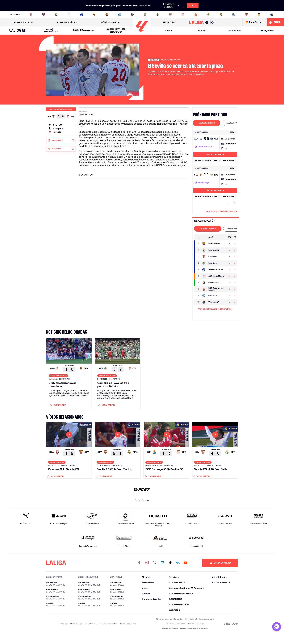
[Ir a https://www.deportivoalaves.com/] (81, 14)
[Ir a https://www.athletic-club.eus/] (31, 14)
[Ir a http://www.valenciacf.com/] (259, 14)
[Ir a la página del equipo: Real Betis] (204, 263)
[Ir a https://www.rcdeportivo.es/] (183, 14)
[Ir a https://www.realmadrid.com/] (221, 14)
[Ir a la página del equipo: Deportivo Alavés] (204, 269)
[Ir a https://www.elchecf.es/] (94, 14)
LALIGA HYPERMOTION (236, 123)
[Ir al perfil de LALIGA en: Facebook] (139, 563)
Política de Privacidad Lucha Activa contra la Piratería (185, 628)
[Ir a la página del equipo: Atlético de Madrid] (204, 276)
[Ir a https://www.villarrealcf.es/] (272, 14)
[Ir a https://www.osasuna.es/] (56, 14)
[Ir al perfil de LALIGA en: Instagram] (147, 563)
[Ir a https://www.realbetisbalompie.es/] (208, 14)
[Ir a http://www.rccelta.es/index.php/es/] (69, 14)
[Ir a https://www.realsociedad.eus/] (233, 14)
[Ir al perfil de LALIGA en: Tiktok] (170, 563)
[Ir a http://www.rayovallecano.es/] (170, 14)
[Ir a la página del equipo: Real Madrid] (204, 250)
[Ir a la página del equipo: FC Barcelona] (204, 243)
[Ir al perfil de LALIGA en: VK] (177, 563)
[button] (17, 30)
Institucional (23, 22)
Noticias (202, 30)
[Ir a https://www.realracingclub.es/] (157, 14)
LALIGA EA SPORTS (207, 123)
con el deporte (67, 22)
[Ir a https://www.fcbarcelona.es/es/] (107, 14)
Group (169, 22)
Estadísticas (235, 30)
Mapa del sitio (76, 624)
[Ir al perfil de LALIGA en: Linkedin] (162, 563)
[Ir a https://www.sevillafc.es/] (246, 14)
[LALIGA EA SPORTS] (17, 30)
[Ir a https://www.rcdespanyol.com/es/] (195, 14)
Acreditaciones (90, 624)
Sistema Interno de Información (169, 619)
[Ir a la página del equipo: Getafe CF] (204, 295)
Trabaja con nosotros (109, 624)
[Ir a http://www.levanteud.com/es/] (132, 14)
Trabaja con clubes (128, 624)
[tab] (206, 123)
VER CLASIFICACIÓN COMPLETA (214, 309)
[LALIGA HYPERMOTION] (50, 30)
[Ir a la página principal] (142, 33)
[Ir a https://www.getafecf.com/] (119, 14)
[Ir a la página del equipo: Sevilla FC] (204, 256)
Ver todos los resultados (220, 211)
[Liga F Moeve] (83, 30)
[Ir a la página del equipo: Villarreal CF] (204, 302)
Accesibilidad (191, 619)
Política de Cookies (196, 624)
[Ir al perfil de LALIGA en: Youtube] (185, 563)
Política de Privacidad (175, 624)
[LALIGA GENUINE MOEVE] (116, 30)
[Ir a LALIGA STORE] (201, 22)
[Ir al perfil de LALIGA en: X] (154, 563)
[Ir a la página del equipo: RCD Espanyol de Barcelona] (204, 289)
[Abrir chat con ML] (276, 626)
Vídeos (168, 30)
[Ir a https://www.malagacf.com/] (145, 14)
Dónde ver (110, 22)
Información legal (206, 619)
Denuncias (63, 624)
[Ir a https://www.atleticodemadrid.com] (43, 14)
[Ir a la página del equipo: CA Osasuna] (204, 282)
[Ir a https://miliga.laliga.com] (275, 22)
